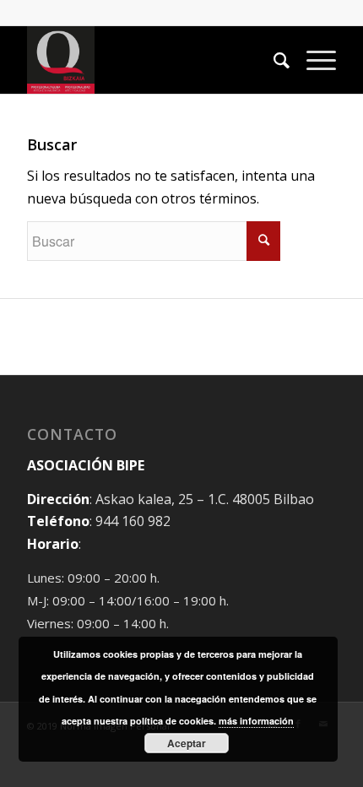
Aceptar (186, 743)
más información (256, 720)
